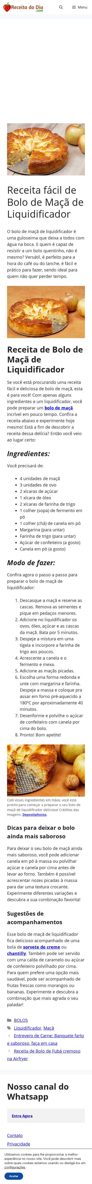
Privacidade (18, 1144)
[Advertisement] (46, 74)
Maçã (48, 1028)
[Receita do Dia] (23, 7)
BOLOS (21, 1020)
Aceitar (13, 1176)
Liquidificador (27, 1028)
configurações (14, 1167)
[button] (60, 7)
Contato (15, 1135)
